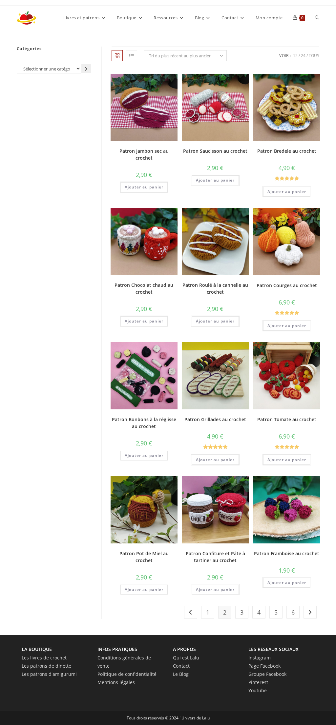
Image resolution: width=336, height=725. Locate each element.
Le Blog (181, 674)
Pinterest (258, 682)
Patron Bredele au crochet (286, 151)
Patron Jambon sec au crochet (144, 154)
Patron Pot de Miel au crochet (144, 556)
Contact (181, 666)
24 (303, 55)
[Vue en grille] (117, 55)
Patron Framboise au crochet (286, 553)
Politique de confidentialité (127, 674)
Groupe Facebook (267, 674)
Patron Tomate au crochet (286, 419)
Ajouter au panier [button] (144, 187)
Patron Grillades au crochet (215, 419)
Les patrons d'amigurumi (49, 674)
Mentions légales (116, 682)
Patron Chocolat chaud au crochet (144, 288)
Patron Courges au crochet (287, 285)
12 (295, 55)
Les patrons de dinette (46, 666)
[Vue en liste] (131, 55)
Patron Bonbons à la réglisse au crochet (144, 422)
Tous (314, 55)
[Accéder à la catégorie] (86, 68)
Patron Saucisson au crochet (215, 151)
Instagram (259, 658)
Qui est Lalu (186, 658)
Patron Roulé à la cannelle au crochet (215, 288)
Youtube (257, 690)
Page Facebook (264, 666)
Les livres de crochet (44, 658)
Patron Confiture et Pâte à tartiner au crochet (215, 556)
